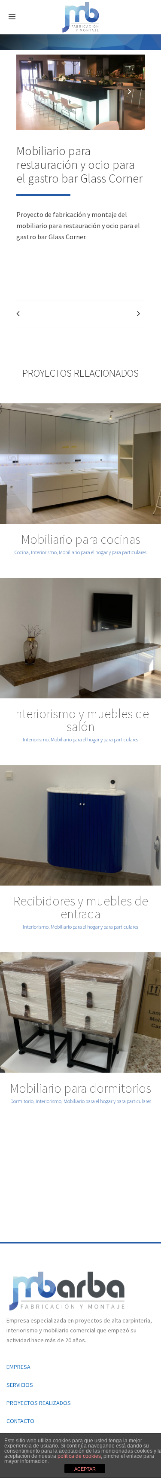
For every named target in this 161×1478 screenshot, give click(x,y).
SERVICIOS (19, 1385)
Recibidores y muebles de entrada (80, 907)
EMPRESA (18, 1367)
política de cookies (79, 1456)
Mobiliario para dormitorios (80, 1088)
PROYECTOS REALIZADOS (38, 1403)
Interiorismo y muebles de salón (80, 719)
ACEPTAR (85, 1469)
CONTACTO (20, 1421)
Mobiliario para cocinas (80, 539)
